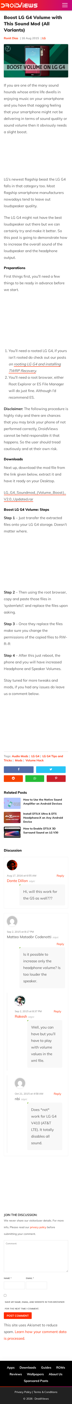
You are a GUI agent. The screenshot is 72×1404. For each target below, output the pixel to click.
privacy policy (38, 1227)
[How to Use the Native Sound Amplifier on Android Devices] (12, 803)
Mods (18, 760)
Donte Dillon (17, 880)
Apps (11, 1367)
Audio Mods (20, 756)
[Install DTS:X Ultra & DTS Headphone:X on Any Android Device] (12, 817)
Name (8, 1278)
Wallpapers (35, 1374)
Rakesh (21, 1016)
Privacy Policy (23, 1392)
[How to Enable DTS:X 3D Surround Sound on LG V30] (12, 832)
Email (30, 1278)
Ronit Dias (11, 38)
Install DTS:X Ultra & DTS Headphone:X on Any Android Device (43, 817)
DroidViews (19, 5)
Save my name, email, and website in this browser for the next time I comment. (35, 1305)
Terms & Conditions (45, 1392)
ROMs (60, 1367)
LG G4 (35, 756)
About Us (55, 1374)
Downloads (28, 1367)
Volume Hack (35, 760)
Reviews (16, 1374)
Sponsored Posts (36, 1381)
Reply (60, 875)
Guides (46, 1367)
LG (44, 38)
